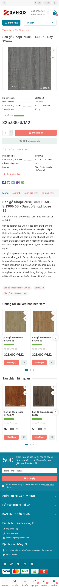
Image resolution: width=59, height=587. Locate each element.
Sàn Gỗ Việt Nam (22, 30)
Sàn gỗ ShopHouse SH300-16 (13, 339)
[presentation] (3, 337)
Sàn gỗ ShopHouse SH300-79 (13, 413)
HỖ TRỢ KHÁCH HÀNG (16, 505)
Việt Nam (39, 102)
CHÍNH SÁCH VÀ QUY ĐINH (18, 496)
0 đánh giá (22, 149)
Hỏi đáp (46, 193)
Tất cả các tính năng (11, 174)
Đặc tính (16, 193)
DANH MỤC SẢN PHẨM (16, 514)
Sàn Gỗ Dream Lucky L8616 (42, 413)
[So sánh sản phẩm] (53, 57)
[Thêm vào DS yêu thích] (53, 50)
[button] (26, 370)
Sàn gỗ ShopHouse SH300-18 (41, 339)
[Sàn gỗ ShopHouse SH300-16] (15, 321)
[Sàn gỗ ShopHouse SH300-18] (43, 321)
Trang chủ (6, 30)
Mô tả (5, 193)
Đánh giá (30, 193)
